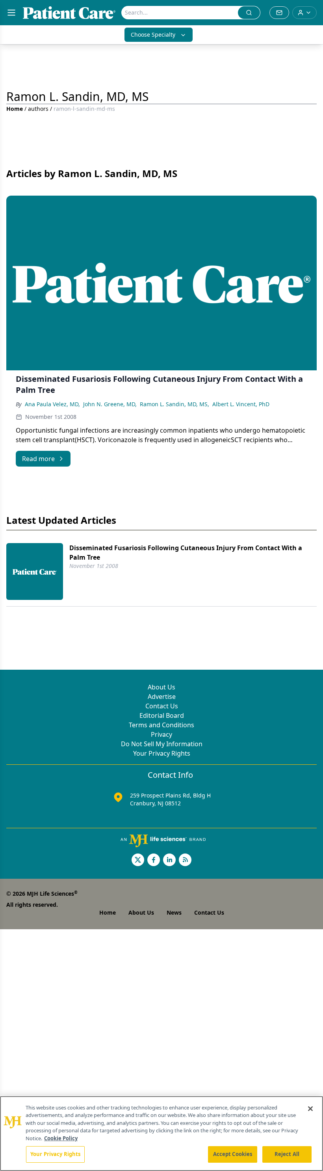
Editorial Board (161, 715)
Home (14, 108)
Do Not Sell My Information (161, 744)
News (174, 912)
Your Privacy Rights (161, 753)
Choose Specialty (153, 34)
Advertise (162, 696)
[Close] (310, 1108)
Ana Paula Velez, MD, (52, 404)
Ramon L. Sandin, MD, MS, (174, 404)
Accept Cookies (232, 1154)
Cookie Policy (61, 1138)
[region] (161, 1133)
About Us (161, 687)
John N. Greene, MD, (110, 404)
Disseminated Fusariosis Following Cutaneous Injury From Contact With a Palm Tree (185, 552)
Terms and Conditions (161, 725)
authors (38, 108)
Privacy (161, 734)
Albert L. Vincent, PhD (240, 404)
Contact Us (161, 706)
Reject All (287, 1154)
